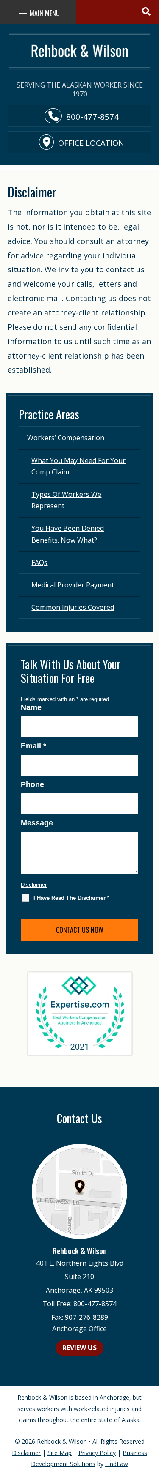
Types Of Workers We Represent (66, 500)
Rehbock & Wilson (62, 1441)
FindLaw (116, 1464)
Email (33, 746)
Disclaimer (34, 885)
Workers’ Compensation (65, 437)
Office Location (91, 143)
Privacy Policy (97, 1453)
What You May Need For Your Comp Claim (78, 466)
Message (37, 823)
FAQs (39, 562)
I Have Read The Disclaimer (71, 898)
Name (31, 707)
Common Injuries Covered (72, 607)
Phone (32, 784)
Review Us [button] (79, 1347)
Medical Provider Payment (72, 584)
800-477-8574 (92, 116)
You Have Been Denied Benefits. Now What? (67, 533)
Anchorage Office (79, 1328)
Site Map (59, 1453)
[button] (146, 10)
